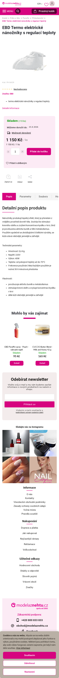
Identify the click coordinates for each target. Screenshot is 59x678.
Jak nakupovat (29, 533)
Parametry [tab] (25, 196)
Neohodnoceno (20, 89)
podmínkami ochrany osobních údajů (29, 412)
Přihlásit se (29, 404)
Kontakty (29, 498)
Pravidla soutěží (29, 513)
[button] (17, 360)
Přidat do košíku (39, 151)
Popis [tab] (9, 196)
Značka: (7, 94)
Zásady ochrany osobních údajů (30, 506)
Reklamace (29, 544)
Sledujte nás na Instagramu (29, 427)
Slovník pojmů (29, 576)
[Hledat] (18, 11)
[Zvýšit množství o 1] (22, 151)
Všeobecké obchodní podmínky (29, 502)
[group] (16, 346)
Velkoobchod (29, 549)
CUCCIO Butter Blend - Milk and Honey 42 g (42, 348)
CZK (39, 4)
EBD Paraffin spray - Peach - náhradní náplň (17, 348)
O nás (29, 494)
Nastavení (30, 671)
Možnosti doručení (21, 133)
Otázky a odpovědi (29, 570)
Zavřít (45, 187)
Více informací (23, 648)
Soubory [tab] (43, 196)
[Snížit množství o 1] (8, 151)
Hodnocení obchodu (29, 565)
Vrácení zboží (29, 581)
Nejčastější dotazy (29, 538)
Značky (29, 587)
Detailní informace (10, 108)
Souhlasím (29, 655)
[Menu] (4, 11)
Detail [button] (16, 363)
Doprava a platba (29, 527)
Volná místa (29, 510)
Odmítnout (29, 663)
